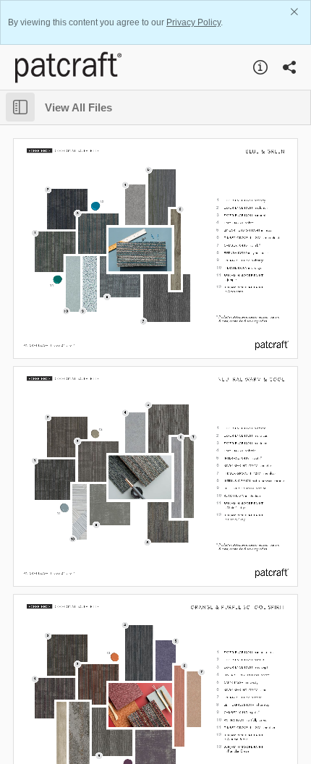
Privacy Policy (193, 22)
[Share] (289, 67)
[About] (260, 67)
